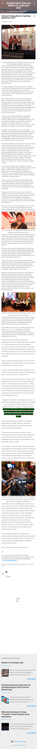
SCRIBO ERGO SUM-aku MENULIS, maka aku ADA (18, 5)
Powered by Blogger (19, 741)
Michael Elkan (22, 745)
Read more (31, 679)
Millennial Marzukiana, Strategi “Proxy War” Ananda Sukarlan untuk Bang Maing (15, 714)
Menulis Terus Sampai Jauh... (13, 663)
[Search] (34, 4)
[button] (34, 16)
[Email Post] (6, 572)
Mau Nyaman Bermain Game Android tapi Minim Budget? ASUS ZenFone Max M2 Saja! (16, 687)
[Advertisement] (18, 637)
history (8, 576)
